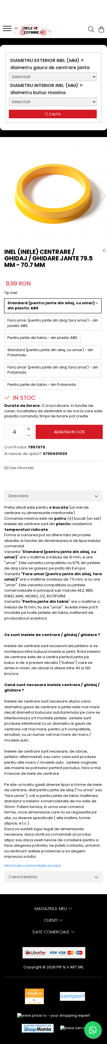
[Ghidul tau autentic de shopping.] (72, 996)
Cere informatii (21, 467)
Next (102, 196)
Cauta (54, 114)
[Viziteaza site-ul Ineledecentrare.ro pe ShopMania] (38, 1028)
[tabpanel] (53, 190)
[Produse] (8, 30)
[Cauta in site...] (91, 29)
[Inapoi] (102, 251)
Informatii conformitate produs (32, 865)
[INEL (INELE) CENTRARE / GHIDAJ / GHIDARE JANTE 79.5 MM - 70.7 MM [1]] (53, 190)
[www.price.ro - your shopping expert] (53, 1015)
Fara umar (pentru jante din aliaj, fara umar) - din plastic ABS (52, 323)
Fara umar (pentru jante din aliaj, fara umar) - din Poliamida (52, 369)
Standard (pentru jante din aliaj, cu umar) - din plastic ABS (52, 305)
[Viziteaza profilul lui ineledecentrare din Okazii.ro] (34, 996)
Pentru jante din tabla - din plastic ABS (42, 337)
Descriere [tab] (19, 496)
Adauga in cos (69, 432)
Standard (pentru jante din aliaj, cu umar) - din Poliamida (50, 352)
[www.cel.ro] (73, 1028)
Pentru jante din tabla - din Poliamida (41, 384)
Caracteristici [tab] (23, 877)
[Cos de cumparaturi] (101, 29)
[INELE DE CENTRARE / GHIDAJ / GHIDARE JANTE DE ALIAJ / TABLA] (36, 30)
